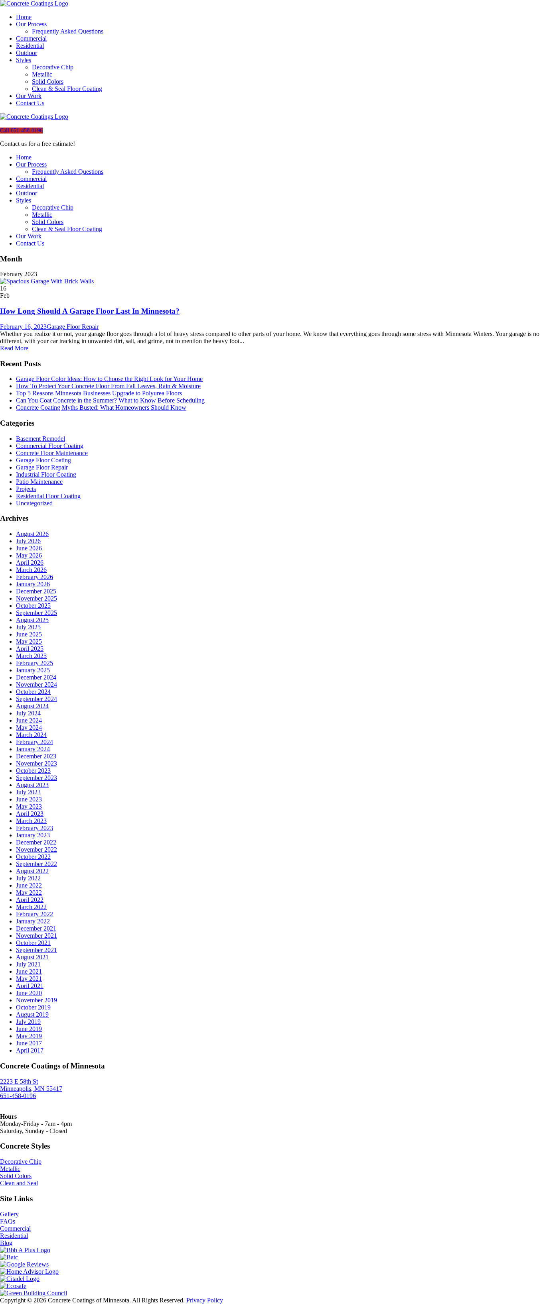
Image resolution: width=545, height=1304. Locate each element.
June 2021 (29, 971)
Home (24, 17)
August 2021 (32, 957)
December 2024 (36, 677)
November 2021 (36, 935)
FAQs (7, 1221)
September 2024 (36, 698)
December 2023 (36, 756)
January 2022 (33, 921)
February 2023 (34, 828)
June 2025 (29, 634)
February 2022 (34, 914)
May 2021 (29, 978)
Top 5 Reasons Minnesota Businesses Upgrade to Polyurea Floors (99, 393)
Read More (14, 348)
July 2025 (28, 627)
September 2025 (36, 612)
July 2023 (28, 792)
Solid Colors (47, 81)
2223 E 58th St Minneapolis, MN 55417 (31, 1085)
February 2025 (34, 663)
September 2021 (36, 950)
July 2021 (28, 964)
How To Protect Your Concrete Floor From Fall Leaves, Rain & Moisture (108, 386)
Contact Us (30, 103)
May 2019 (29, 1036)
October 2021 (33, 942)
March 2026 (31, 569)
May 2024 (29, 727)
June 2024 (29, 720)
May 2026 (29, 555)
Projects (26, 488)
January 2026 (33, 584)
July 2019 (28, 1021)
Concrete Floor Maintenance (52, 453)
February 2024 (34, 741)
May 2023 (29, 806)
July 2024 (28, 713)
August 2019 (32, 1014)
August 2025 (32, 620)
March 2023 (31, 820)
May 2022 (29, 892)
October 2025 (33, 605)
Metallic (42, 74)
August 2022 (32, 871)
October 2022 (33, 856)
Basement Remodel (40, 438)
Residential (30, 45)
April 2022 (29, 899)
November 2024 (36, 684)
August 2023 (32, 785)
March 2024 (31, 734)
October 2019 (33, 1007)
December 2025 (36, 591)
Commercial (31, 38)
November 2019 (36, 1000)
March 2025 (31, 655)
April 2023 (29, 813)
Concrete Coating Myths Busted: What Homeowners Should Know (101, 407)
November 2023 (36, 763)
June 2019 (29, 1028)
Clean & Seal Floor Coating (67, 88)
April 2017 (29, 1050)
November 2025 (36, 598)
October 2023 (33, 770)
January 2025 (33, 670)
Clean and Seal (19, 1183)
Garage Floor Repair (73, 326)
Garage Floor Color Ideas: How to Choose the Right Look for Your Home (109, 378)
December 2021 (36, 928)
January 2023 (33, 835)
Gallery (9, 1214)
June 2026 (29, 548)
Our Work (28, 95)
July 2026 (28, 541)
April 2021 (29, 985)
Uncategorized (34, 503)
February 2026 (34, 576)
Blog (6, 1242)
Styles (23, 60)
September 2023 (36, 777)
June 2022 (29, 885)
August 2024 (32, 706)
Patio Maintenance (39, 481)
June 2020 (29, 993)
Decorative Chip (52, 67)
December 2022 (36, 842)
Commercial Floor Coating (49, 445)
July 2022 (28, 878)
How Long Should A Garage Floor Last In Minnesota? (90, 311)
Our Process (31, 24)
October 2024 (33, 691)
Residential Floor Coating (48, 496)
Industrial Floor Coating (46, 474)
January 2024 (33, 749)
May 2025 (29, 641)
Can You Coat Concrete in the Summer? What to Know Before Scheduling (110, 400)
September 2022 (36, 863)
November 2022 (36, 849)
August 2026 (32, 533)
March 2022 (31, 906)
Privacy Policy (204, 1300)
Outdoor (26, 52)
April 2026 (29, 562)
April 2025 (29, 648)
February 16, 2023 (23, 326)
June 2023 (29, 799)
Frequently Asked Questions (67, 31)
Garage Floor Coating (43, 460)
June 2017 (29, 1043)
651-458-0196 (18, 1095)
